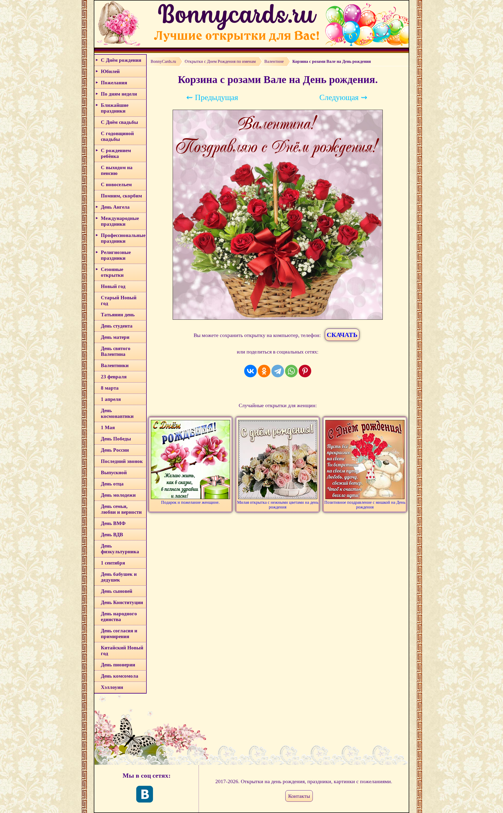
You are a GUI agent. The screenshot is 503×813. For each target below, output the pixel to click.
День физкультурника (120, 548)
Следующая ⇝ (343, 97)
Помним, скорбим (121, 195)
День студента (117, 326)
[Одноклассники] (264, 371)
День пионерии (118, 664)
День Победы (116, 438)
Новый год (113, 286)
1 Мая (108, 427)
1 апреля (111, 399)
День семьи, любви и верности (121, 509)
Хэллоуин (112, 687)
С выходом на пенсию (117, 170)
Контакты (299, 796)
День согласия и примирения (119, 633)
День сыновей (116, 591)
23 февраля (114, 376)
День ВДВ (112, 534)
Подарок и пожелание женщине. (190, 502)
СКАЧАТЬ (342, 334)
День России (115, 450)
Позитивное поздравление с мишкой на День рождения (364, 504)
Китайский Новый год (122, 650)
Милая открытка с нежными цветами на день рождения (277, 504)
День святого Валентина (115, 351)
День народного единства (119, 616)
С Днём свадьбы (119, 122)
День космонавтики (117, 413)
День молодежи (118, 495)
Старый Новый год (118, 300)
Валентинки (115, 365)
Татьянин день (118, 314)
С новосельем (116, 184)
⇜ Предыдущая (212, 97)
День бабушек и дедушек (119, 577)
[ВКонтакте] (250, 371)
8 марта (110, 388)
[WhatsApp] (291, 371)
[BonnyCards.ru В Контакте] (144, 794)
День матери (115, 337)
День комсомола (119, 676)
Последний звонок (122, 461)
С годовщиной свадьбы (117, 136)
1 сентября (113, 563)
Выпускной (114, 472)
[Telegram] (277, 371)
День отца (112, 483)
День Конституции (122, 602)
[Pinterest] (305, 371)
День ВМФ (113, 523)
